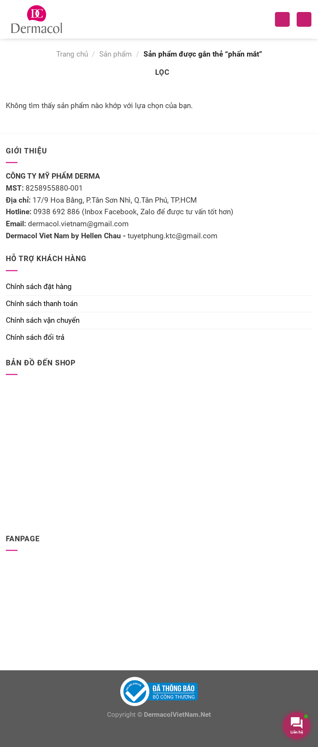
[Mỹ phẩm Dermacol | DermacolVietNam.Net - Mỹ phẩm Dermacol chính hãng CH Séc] (38, 19)
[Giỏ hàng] (304, 19)
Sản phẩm (115, 54)
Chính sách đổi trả (35, 337)
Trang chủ (72, 54)
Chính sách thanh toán (42, 303)
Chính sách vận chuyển (43, 320)
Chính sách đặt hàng (39, 286)
